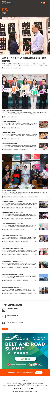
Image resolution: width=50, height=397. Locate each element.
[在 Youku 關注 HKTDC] (34, 388)
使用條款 (4, 385)
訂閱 (5, 328)
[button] (46, 2)
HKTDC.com (9, 383)
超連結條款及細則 (17, 385)
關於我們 (15, 383)
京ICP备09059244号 (30, 385)
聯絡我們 (19, 383)
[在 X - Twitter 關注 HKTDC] (23, 388)
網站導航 (23, 385)
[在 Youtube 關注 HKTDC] (32, 388)
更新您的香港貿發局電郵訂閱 (25, 384)
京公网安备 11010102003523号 (41, 385)
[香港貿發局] (25, 380)
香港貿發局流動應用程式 (27, 383)
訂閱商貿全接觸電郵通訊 (38, 383)
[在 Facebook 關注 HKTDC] (20, 388)
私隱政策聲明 (10, 385)
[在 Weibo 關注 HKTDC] (27, 388)
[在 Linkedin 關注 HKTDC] (25, 388)
